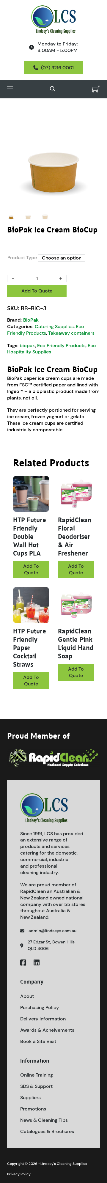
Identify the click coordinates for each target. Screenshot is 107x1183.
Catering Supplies (54, 326)
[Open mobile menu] (10, 88)
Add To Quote (36, 291)
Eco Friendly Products (45, 329)
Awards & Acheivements (47, 1030)
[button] (91, 118)
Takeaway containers (71, 333)
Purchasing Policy (39, 1007)
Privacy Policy (19, 1174)
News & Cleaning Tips (44, 1120)
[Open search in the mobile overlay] (53, 89)
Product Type (22, 257)
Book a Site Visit (38, 1041)
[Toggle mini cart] (96, 89)
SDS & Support (36, 1086)
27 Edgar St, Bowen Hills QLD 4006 (51, 945)
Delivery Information (43, 1019)
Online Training (36, 1075)
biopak (27, 345)
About (27, 996)
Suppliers (30, 1097)
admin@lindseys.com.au (52, 930)
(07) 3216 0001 (57, 68)
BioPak (31, 320)
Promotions (33, 1109)
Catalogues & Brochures (47, 1131)
